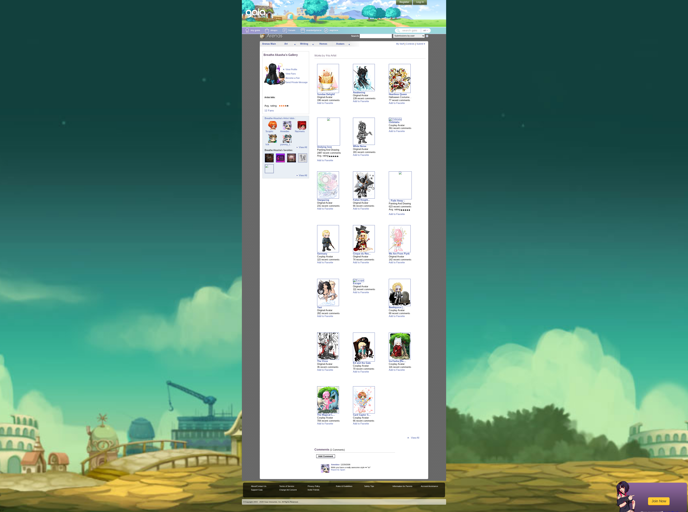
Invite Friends (313, 490)
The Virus (322, 361)
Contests (410, 44)
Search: (355, 36)
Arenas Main (269, 43)
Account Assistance (429, 486)
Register (404, 2)
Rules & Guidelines (344, 486)
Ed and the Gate (362, 363)
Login (420, 2)
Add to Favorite (325, 103)
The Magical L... (326, 415)
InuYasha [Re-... (397, 361)
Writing (304, 43)
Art (286, 43)
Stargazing (323, 200)
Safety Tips (369, 486)
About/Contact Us (258, 486)
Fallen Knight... (361, 200)
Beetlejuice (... (397, 307)
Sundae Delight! (326, 94)
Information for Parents (402, 486)
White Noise (359, 146)
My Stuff (400, 44)
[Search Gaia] (398, 30)
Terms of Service (286, 486)
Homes (323, 43)
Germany (322, 253)
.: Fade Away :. (397, 200)
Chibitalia (394, 122)
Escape (357, 283)
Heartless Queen (398, 94)
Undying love (324, 147)
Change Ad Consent (288, 490)
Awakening (359, 92)
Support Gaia (256, 490)
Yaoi (319, 307)
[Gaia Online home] (256, 13)
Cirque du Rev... (362, 253)
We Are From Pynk (399, 253)
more (295, 44)
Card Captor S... (362, 415)
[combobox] (413, 30)
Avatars (340, 43)
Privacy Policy (314, 486)
